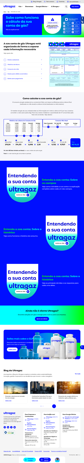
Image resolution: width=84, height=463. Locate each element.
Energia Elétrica (41, 6)
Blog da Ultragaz (13, 370)
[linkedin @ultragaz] (8, 427)
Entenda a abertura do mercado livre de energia (15, 397)
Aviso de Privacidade (27, 451)
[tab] (41, 406)
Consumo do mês (13, 69)
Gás (20, 6)
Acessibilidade (16, 451)
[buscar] (66, 7)
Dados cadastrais (13, 60)
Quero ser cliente (42, 319)
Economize (46, 451)
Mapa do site (7, 451)
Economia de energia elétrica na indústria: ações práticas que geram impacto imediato (68, 398)
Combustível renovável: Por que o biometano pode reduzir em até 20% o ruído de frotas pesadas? (42, 398)
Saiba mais (12, 350)
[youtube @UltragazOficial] (14, 427)
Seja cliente (75, 7)
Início (5, 12)
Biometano (29, 6)
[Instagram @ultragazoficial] (5, 427)
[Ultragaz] (9, 6)
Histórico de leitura (14, 65)
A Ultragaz (55, 6)
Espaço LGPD (38, 451)
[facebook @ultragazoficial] (11, 427)
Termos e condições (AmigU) (59, 451)
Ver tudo (77, 374)
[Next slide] (54, 406)
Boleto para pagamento (15, 79)
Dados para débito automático (18, 74)
